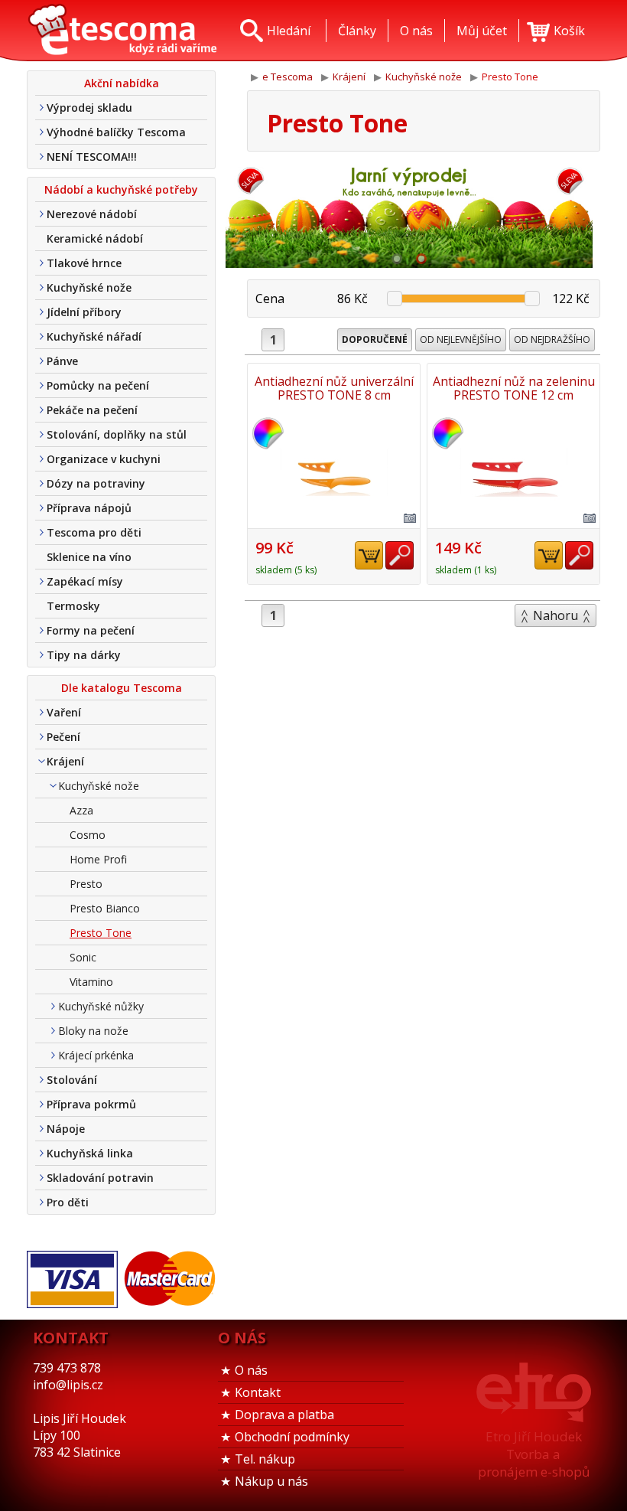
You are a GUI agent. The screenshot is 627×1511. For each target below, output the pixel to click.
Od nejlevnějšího (461, 339)
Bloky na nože (93, 1030)
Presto (86, 883)
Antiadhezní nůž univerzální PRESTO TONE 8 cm (334, 388)
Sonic (83, 957)
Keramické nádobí (95, 238)
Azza (81, 810)
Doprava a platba (284, 1414)
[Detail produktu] (399, 555)
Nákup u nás (271, 1481)
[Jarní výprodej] (409, 214)
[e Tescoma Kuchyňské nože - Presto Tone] (122, 30)
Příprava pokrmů (91, 1104)
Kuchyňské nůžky (101, 1006)
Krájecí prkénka (96, 1055)
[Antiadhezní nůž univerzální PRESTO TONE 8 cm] (334, 472)
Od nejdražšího (552, 339)
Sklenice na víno (89, 557)
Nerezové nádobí (92, 214)
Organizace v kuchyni (104, 459)
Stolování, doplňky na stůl (117, 434)
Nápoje (66, 1128)
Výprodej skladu (89, 107)
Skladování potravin (100, 1177)
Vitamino (91, 981)
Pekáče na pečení (92, 410)
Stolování (72, 1079)
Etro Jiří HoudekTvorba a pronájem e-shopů (534, 1454)
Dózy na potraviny (96, 483)
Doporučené (375, 339)
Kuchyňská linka (90, 1153)
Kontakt (258, 1392)
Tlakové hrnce (84, 263)
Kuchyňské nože (89, 287)
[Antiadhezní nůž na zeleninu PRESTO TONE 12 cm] (513, 472)
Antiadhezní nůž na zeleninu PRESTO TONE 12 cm (514, 388)
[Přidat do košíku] (369, 555)
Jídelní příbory (84, 312)
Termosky (73, 606)
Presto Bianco (105, 908)
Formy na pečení (91, 630)
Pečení (63, 736)
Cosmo (88, 834)
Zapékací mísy (85, 581)
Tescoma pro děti (94, 532)
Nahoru (555, 615)
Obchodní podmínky (292, 1436)
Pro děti (68, 1202)
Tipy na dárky (84, 655)
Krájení (65, 761)
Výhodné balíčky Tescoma (116, 132)
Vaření (64, 712)
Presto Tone (101, 932)
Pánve (62, 361)
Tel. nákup (265, 1459)
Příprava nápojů (89, 508)
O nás (251, 1370)
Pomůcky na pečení (98, 385)
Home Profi (98, 859)
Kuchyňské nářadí (94, 336)
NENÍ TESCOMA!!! (92, 156)
